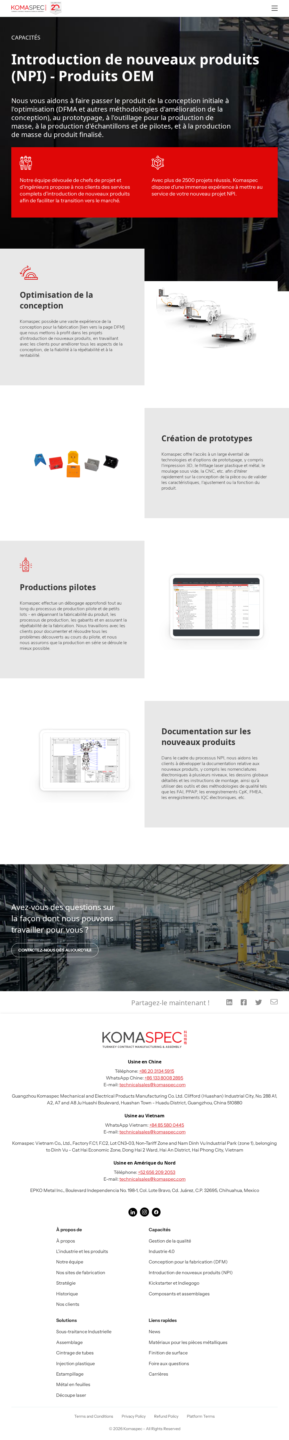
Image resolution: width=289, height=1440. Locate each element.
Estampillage (70, 1374)
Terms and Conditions (93, 1416)
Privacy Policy (134, 1416)
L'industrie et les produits (82, 1251)
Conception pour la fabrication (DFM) (188, 1262)
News (154, 1331)
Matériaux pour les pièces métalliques (188, 1342)
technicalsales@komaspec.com (152, 1084)
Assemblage (69, 1342)
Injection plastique (75, 1363)
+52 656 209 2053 (156, 1172)
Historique (67, 1293)
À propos (65, 1241)
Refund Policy (166, 1416)
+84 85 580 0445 (166, 1125)
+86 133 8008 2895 (163, 1078)
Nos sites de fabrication (80, 1272)
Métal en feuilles (73, 1384)
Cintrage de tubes (75, 1353)
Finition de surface (168, 1353)
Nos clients (67, 1304)
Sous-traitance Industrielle (83, 1331)
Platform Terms (201, 1416)
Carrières (158, 1374)
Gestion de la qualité (170, 1241)
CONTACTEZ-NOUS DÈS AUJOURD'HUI (54, 950)
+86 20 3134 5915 (156, 1071)
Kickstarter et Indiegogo (174, 1283)
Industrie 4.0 (162, 1251)
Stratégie (66, 1283)
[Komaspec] (37, 8)
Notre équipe (69, 1262)
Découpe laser (71, 1395)
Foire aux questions (169, 1363)
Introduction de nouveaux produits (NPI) (191, 1272)
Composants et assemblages (179, 1293)
